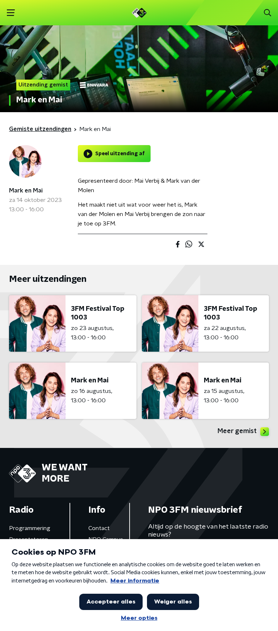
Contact (99, 528)
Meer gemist (237, 431)
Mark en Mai (26, 191)
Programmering (29, 528)
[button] (11, 13)
